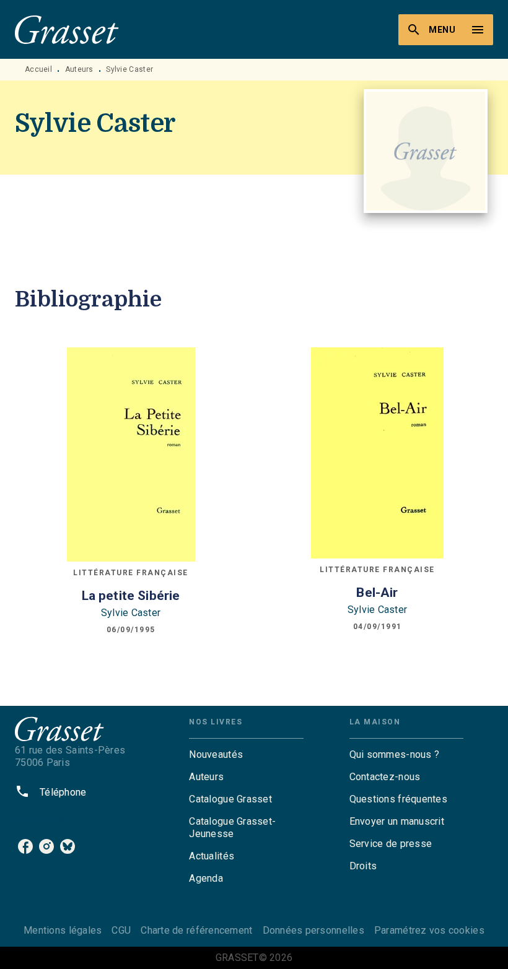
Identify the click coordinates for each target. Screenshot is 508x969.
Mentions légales (63, 930)
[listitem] (25, 846)
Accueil (38, 69)
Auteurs (79, 69)
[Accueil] (67, 29)
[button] (246, 755)
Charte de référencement (196, 930)
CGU (121, 930)
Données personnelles (313, 930)
